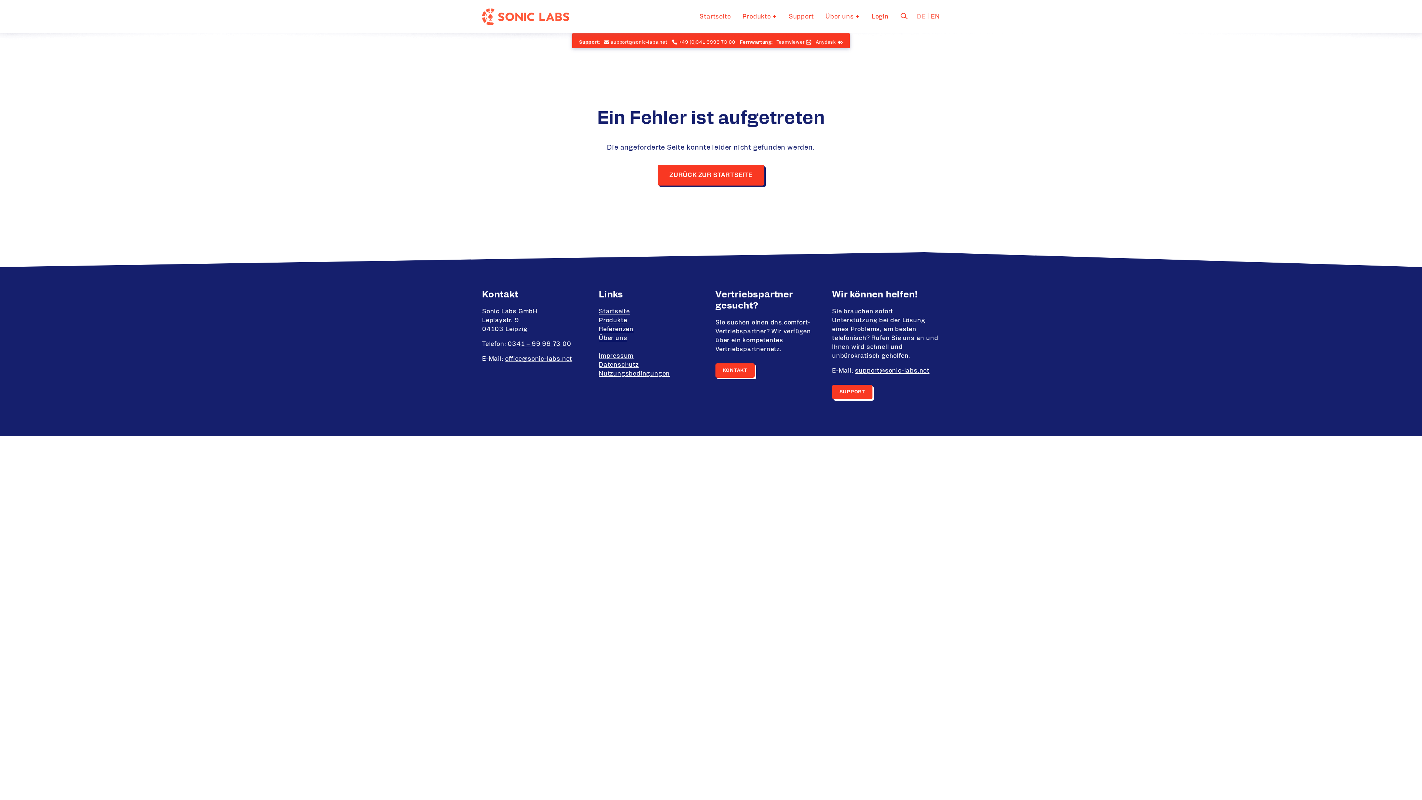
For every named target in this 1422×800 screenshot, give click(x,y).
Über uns (839, 17)
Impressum (616, 356)
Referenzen (616, 329)
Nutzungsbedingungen (634, 374)
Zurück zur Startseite (711, 175)
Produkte (756, 17)
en (935, 17)
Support (801, 17)
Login (880, 17)
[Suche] (904, 16)
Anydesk (826, 42)
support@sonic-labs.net (892, 371)
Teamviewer (791, 42)
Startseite (715, 17)
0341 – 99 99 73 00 (539, 344)
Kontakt (735, 370)
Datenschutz (619, 365)
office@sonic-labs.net (538, 359)
